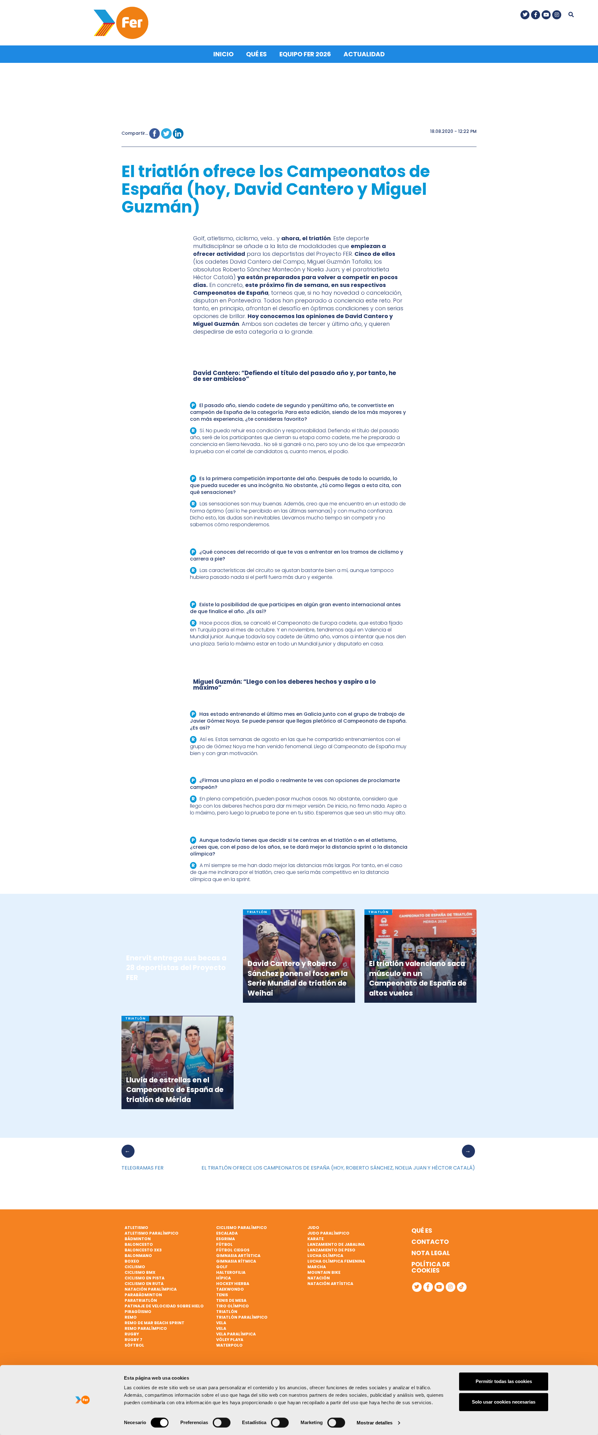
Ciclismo (135, 1266)
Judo (313, 1227)
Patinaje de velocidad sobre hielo (164, 1306)
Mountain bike (323, 1272)
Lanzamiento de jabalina (336, 1244)
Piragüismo (138, 1311)
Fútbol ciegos (232, 1250)
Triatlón (226, 1311)
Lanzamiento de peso (331, 1250)
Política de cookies (430, 1267)
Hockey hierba (232, 1283)
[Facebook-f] (535, 14)
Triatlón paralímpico (242, 1317)
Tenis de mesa (231, 1300)
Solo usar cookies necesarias (503, 1402)
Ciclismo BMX (140, 1272)
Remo (131, 1317)
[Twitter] (524, 14)
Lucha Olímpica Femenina (336, 1261)
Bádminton (138, 1238)
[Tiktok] (462, 1287)
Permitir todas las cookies (504, 1381)
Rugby (132, 1334)
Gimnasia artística (238, 1255)
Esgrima (225, 1238)
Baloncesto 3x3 (143, 1250)
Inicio (223, 54)
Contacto (430, 1241)
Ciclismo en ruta (144, 1283)
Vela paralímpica (236, 1334)
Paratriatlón (141, 1300)
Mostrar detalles (374, 1422)
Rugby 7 (133, 1339)
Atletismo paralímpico (151, 1233)
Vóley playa (229, 1339)
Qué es (256, 54)
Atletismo (136, 1227)
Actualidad (364, 54)
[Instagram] (556, 14)
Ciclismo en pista (144, 1278)
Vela (221, 1322)
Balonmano (138, 1255)
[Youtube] (546, 14)
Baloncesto (139, 1244)
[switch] (221, 1423)
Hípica (223, 1278)
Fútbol (224, 1244)
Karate (315, 1238)
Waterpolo (229, 1345)
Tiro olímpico (232, 1306)
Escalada (227, 1233)
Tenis (222, 1294)
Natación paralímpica (151, 1289)
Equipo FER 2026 (305, 54)
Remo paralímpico (146, 1328)
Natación (318, 1278)
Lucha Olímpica (325, 1255)
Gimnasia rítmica (236, 1261)
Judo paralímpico (328, 1233)
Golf (222, 1266)
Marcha (316, 1266)
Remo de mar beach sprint (154, 1322)
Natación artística (330, 1283)
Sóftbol (134, 1345)
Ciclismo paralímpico (241, 1227)
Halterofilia (230, 1272)
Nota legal (430, 1253)
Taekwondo (230, 1289)
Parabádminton (143, 1294)
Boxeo (132, 1261)
